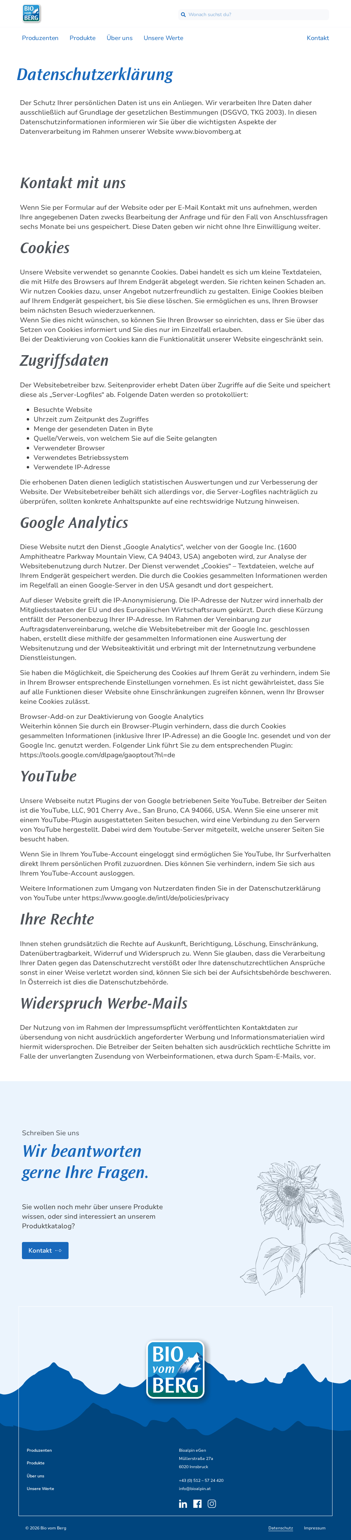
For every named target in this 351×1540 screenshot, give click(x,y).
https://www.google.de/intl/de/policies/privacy (155, 898)
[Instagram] (213, 1504)
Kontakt (318, 38)
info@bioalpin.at (195, 1488)
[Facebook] (198, 1504)
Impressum (315, 1528)
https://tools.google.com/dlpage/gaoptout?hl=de (97, 755)
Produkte (83, 38)
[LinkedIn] (184, 1504)
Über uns (120, 38)
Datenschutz (280, 1528)
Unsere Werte (163, 38)
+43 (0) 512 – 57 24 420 (201, 1480)
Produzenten (40, 38)
